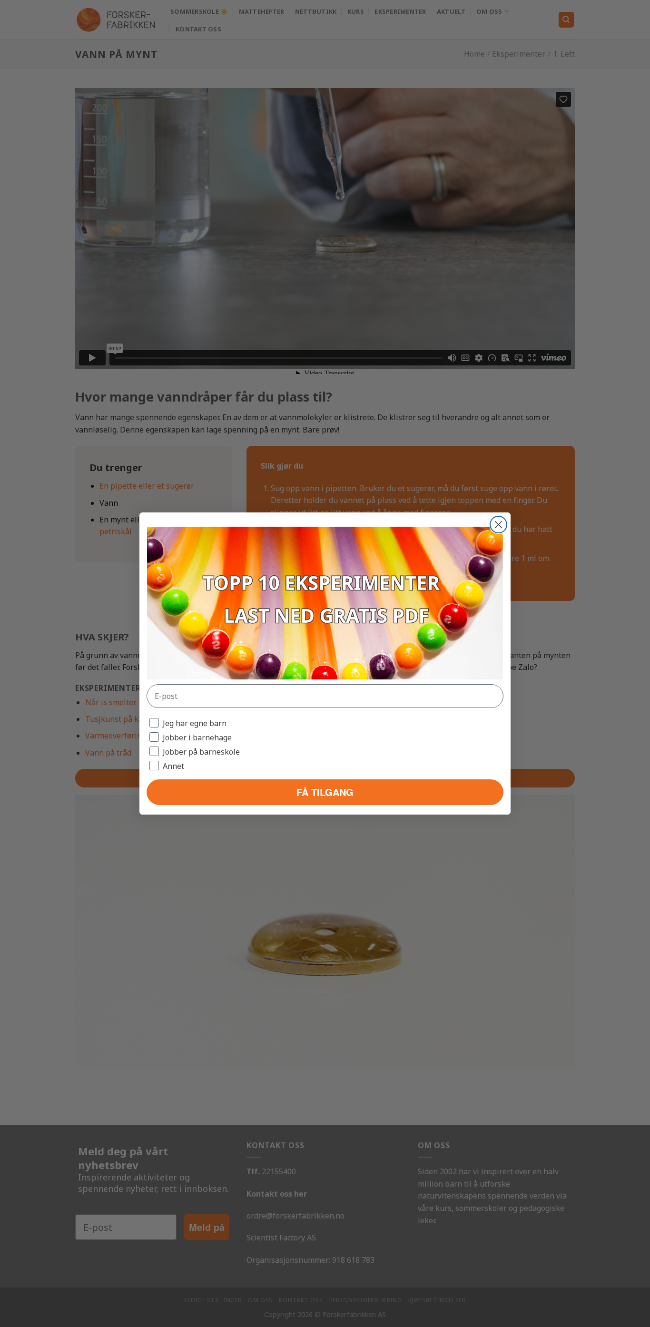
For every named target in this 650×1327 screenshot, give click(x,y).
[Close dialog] (498, 524)
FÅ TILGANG (325, 792)
